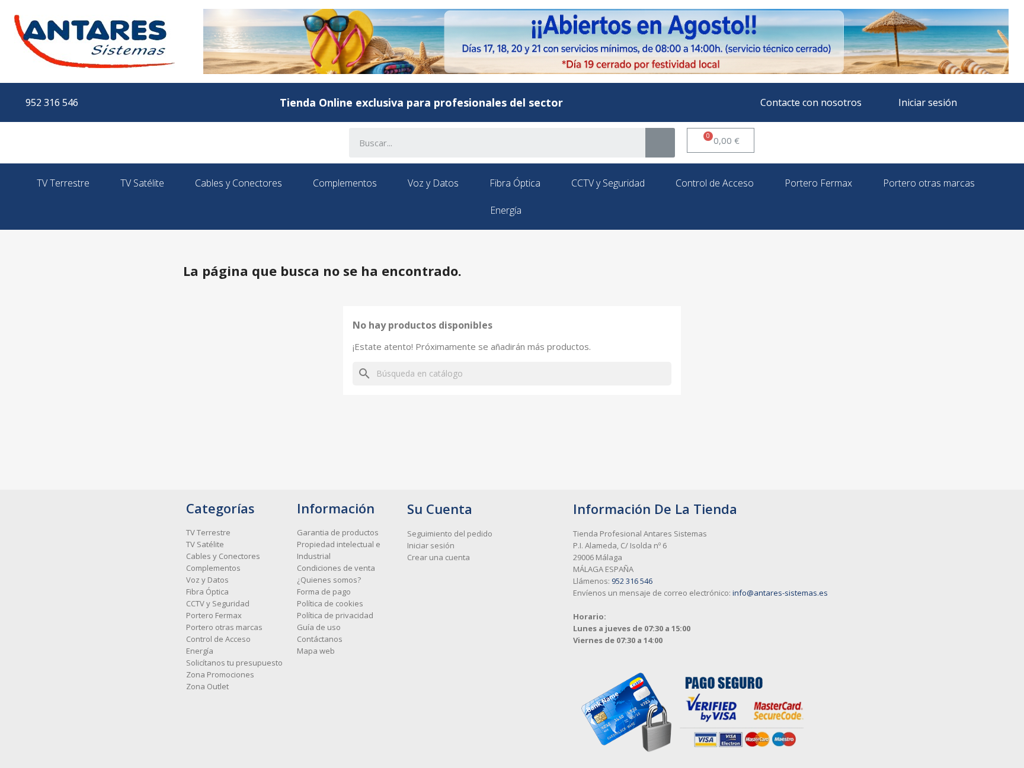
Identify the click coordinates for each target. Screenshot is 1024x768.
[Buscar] (660, 143)
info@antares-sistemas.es (780, 592)
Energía (505, 210)
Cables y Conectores (238, 182)
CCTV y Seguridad (608, 182)
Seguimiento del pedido (449, 533)
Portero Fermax (818, 182)
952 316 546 (632, 581)
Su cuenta (439, 509)
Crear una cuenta (438, 557)
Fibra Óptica (514, 182)
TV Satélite (142, 182)
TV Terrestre (63, 182)
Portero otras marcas (929, 182)
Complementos (345, 182)
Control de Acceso (715, 182)
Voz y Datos (433, 182)
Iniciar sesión (431, 545)
